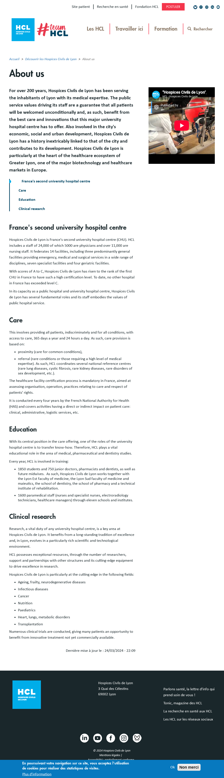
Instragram (124, 738)
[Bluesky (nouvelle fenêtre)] (195, 7)
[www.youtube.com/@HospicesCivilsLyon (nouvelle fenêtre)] (218, 7)
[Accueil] (39, 28)
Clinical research (32, 209)
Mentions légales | (111, 755)
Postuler (173, 6)
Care (22, 190)
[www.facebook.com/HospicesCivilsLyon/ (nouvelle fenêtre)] (201, 7)
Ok (172, 767)
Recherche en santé (112, 7)
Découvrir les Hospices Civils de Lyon (51, 59)
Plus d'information (36, 774)
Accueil (14, 59)
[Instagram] (207, 7)
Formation (165, 28)
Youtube (97, 738)
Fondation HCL (147, 7)
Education (27, 200)
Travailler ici (129, 28)
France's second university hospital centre (56, 181)
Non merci (189, 767)
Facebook (110, 738)
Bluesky (137, 738)
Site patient (81, 7)
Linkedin (84, 738)
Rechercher (203, 29)
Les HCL (95, 28)
